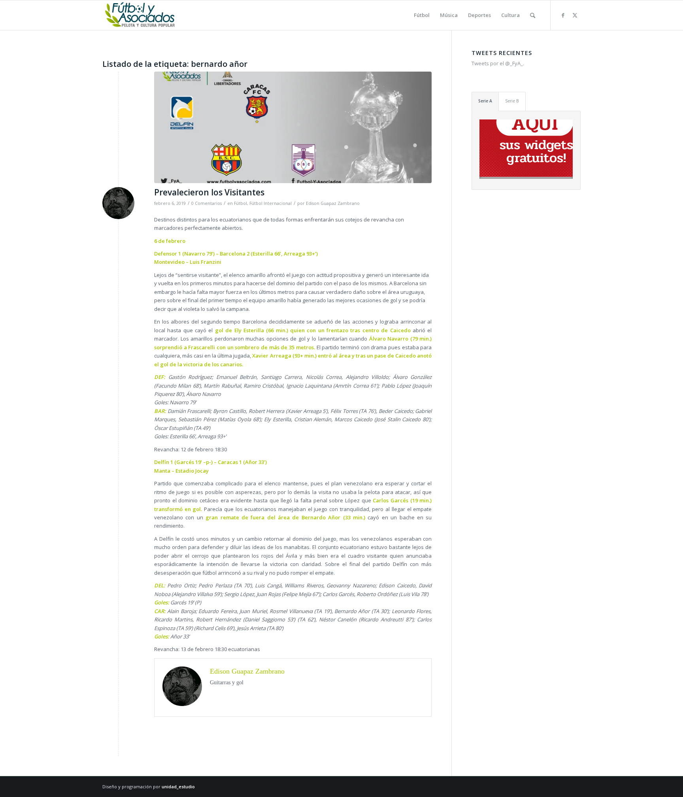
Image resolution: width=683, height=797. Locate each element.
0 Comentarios (206, 203)
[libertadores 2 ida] (293, 127)
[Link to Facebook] (563, 15)
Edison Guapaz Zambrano (333, 203)
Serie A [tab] (485, 101)
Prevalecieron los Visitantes (209, 192)
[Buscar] (532, 15)
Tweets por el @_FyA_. (498, 63)
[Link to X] (575, 15)
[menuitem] (422, 15)
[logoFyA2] (140, 15)
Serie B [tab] (512, 101)
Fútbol (240, 203)
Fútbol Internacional (270, 203)
